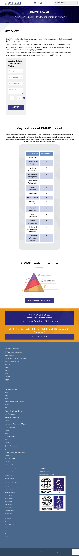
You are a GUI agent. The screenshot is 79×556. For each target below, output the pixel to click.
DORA (6, 374)
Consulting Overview (12, 349)
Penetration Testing (10, 468)
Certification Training (10, 465)
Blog (6, 531)
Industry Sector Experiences (13, 528)
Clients (7, 540)
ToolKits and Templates (11, 483)
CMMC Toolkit (9, 489)
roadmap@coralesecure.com (44, 3)
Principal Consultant (10, 525)
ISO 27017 (7, 377)
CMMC (6, 368)
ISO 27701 (7, 398)
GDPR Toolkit (8, 501)
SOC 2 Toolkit (8, 495)
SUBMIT (15, 107)
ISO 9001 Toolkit (9, 510)
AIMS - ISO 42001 (9, 355)
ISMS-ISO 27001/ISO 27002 (12, 361)
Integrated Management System (16, 424)
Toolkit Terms (8, 513)
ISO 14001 (7, 455)
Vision (6, 522)
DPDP (6, 395)
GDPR (6, 392)
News (6, 534)
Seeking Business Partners (47, 474)
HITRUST (7, 405)
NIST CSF (7, 364)
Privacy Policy (54, 552)
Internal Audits (10, 458)
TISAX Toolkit (8, 507)
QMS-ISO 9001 (9, 449)
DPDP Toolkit (8, 504)
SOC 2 (6, 386)
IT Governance (10, 436)
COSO (6, 433)
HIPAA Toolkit (9, 498)
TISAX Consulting (10, 414)
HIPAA (6, 408)
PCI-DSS (7, 371)
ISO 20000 (7, 443)
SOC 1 (6, 383)
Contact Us (43, 468)
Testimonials (8, 537)
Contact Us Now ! (39, 336)
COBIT (6, 440)
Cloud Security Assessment (12, 471)
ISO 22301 (7, 421)
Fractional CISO (9, 475)
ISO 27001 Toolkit (10, 492)
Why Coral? (8, 519)
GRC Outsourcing (9, 478)
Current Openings (44, 471)
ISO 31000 (7, 430)
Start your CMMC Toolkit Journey (39, 300)
